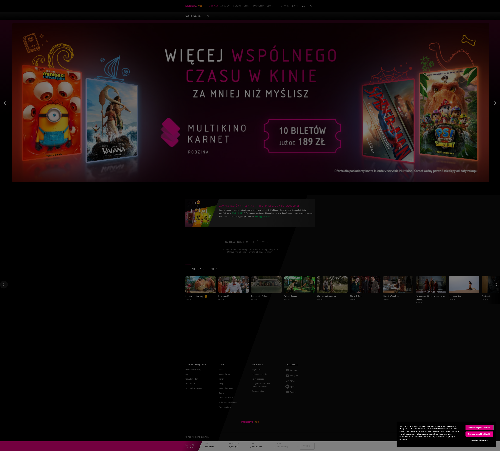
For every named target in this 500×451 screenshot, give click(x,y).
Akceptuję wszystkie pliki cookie (479, 427)
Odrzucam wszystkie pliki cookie (479, 434)
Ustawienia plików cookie (479, 440)
